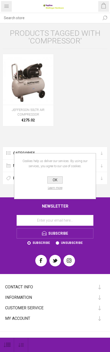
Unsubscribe (72, 243)
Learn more (55, 188)
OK (55, 180)
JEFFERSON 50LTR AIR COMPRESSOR (28, 112)
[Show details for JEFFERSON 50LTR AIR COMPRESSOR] (28, 79)
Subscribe (41, 243)
